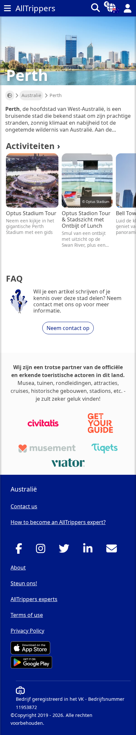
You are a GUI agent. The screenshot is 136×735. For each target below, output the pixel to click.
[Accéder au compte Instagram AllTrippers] (42, 550)
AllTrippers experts (34, 599)
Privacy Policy (27, 630)
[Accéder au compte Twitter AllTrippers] (66, 550)
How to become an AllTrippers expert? (58, 522)
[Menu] (7, 8)
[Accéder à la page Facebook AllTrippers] (21, 550)
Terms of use (27, 615)
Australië (31, 95)
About (18, 567)
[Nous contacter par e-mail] (113, 550)
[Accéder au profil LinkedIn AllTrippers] (89, 550)
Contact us (24, 506)
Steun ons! (24, 583)
